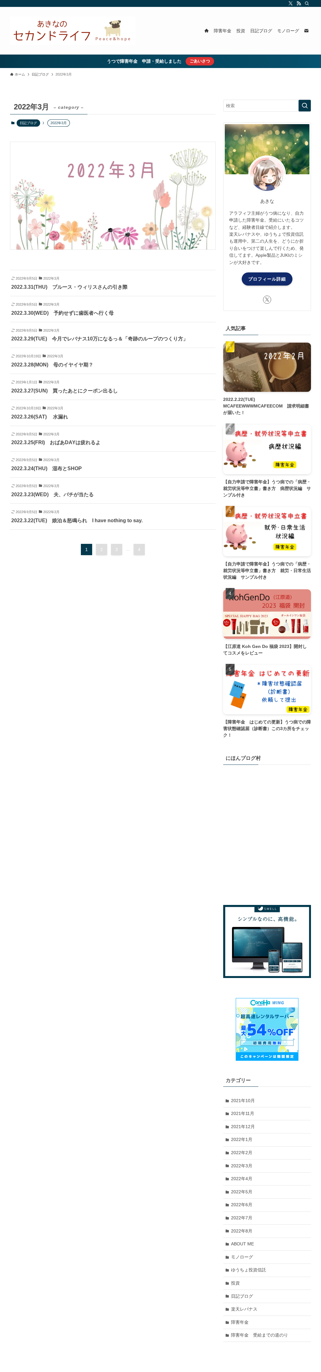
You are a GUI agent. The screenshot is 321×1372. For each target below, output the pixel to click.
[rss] (299, 3)
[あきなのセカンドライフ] (72, 31)
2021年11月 (242, 1113)
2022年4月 (241, 1178)
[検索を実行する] (304, 106)
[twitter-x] (291, 3)
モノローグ (242, 1256)
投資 (235, 1282)
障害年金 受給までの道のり (259, 1335)
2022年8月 (241, 1230)
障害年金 (240, 1322)
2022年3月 (241, 1165)
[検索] (307, 3)
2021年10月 (243, 1100)
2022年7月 (241, 1217)
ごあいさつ (200, 61)
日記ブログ (28, 123)
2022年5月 (241, 1191)
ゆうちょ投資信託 (248, 1269)
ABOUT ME (242, 1243)
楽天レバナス (244, 1309)
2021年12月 (243, 1126)
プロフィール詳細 (267, 278)
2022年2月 (241, 1152)
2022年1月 (241, 1139)
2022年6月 (241, 1204)
